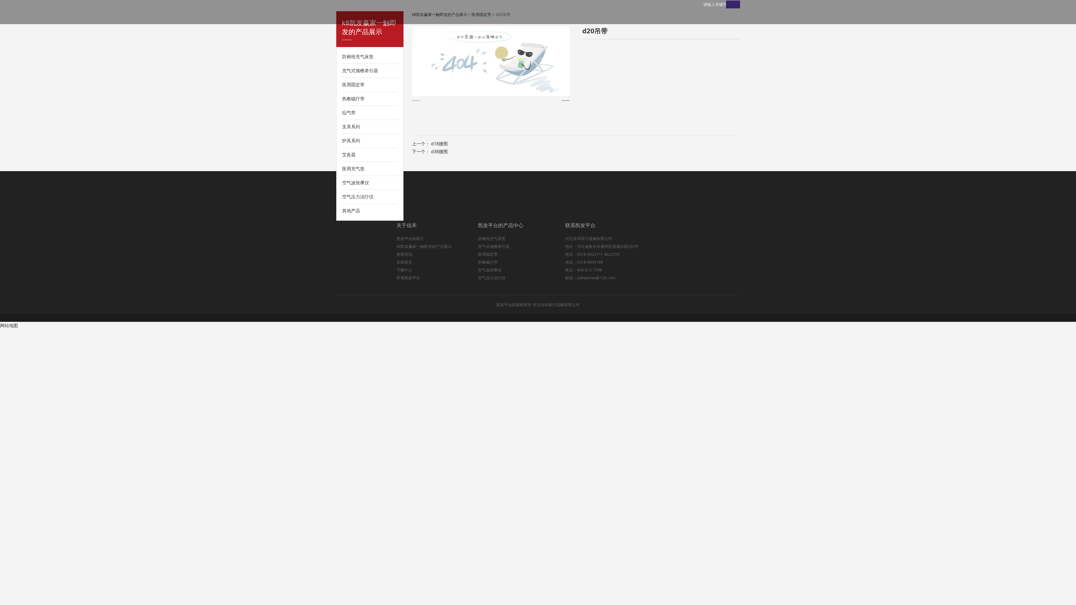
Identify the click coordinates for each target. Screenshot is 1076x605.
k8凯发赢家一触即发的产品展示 (424, 246)
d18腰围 (439, 144)
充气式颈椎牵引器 (360, 71)
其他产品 (351, 211)
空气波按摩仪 (355, 183)
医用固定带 (353, 85)
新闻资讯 (404, 254)
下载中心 (404, 270)
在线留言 (404, 262)
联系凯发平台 (408, 277)
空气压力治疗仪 (358, 197)
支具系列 (351, 127)
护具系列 (351, 141)
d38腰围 (439, 151)
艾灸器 (349, 155)
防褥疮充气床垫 (358, 56)
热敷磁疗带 (353, 99)
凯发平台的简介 (410, 238)
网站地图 (9, 325)
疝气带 (349, 113)
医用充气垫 (353, 169)
